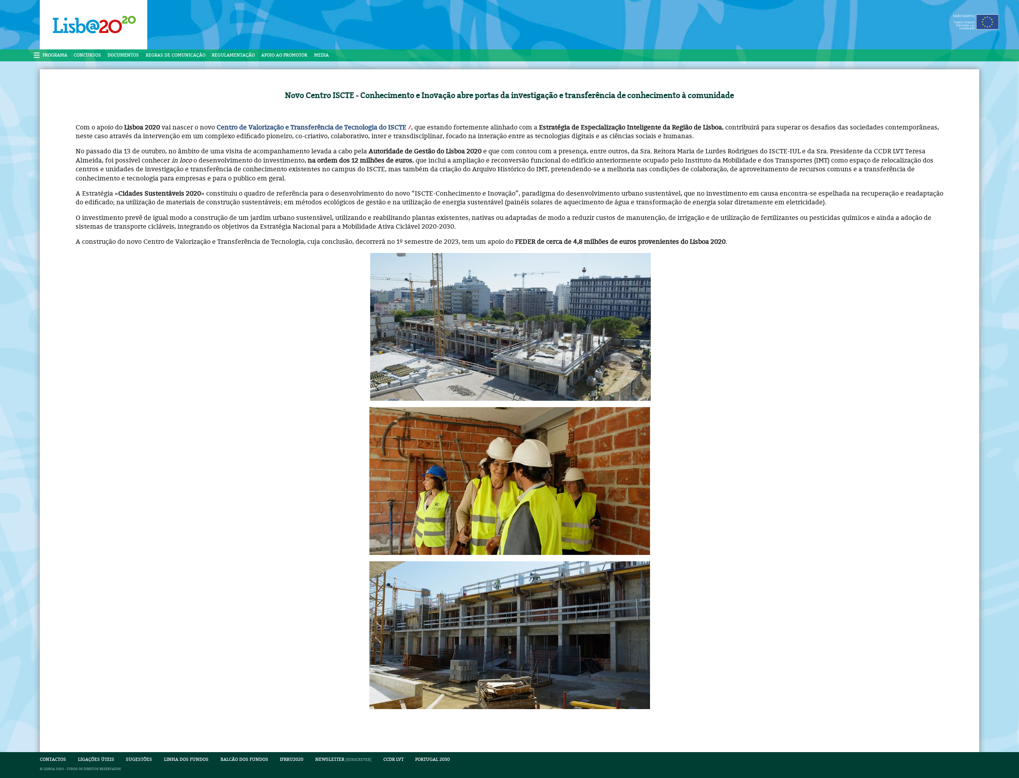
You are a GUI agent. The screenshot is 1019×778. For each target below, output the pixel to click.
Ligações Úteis (96, 759)
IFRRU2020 (291, 759)
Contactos (53, 759)
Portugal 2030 (432, 759)
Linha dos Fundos (186, 759)
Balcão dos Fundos (244, 759)
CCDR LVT (393, 759)
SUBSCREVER (358, 759)
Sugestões (139, 759)
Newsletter (329, 759)
